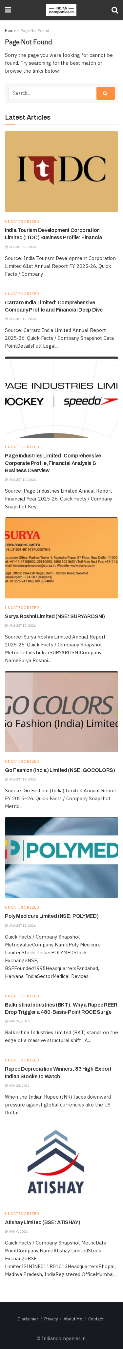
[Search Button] (115, 10)
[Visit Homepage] (61, 10)
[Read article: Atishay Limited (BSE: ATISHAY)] (61, 1163)
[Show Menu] (8, 10)
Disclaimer (28, 1319)
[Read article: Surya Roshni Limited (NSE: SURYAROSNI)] (61, 557)
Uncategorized (22, 221)
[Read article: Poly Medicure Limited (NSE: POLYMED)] (61, 857)
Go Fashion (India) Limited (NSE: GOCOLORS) (60, 770)
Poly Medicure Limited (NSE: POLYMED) (51, 916)
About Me (73, 1319)
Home (10, 30)
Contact (96, 1319)
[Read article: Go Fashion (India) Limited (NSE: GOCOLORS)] (61, 711)
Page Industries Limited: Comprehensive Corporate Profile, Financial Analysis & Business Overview (53, 463)
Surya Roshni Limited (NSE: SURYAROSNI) (55, 616)
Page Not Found (35, 30)
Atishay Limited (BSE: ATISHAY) (42, 1222)
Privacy (51, 1319)
